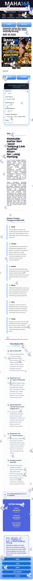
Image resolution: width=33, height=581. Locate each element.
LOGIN (9, 24)
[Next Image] (30, 52)
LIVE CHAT (17, 576)
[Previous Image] (3, 52)
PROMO (17, 558)
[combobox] (15, 9)
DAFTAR (24, 24)
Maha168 (9, 160)
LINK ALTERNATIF (17, 571)
